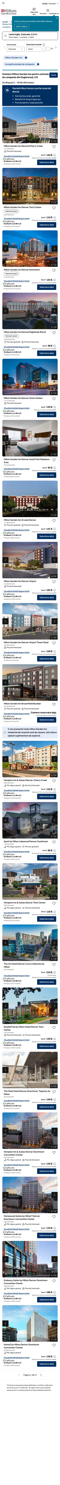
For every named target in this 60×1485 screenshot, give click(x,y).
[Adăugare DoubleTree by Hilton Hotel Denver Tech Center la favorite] (54, 1027)
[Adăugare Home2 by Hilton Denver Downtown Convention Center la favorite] (54, 1345)
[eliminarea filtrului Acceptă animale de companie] (38, 64)
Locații (5, 21)
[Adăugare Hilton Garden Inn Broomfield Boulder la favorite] (54, 704)
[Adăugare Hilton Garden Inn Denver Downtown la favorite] (54, 270)
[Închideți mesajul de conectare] (57, 18)
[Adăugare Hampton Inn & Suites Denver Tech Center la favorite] (54, 903)
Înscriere (43, 14)
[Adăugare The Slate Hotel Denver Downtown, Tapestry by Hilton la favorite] (54, 1092)
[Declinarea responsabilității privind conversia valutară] (43, 44)
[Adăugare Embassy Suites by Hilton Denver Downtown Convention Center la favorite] (54, 1281)
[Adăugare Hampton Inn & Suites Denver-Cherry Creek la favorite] (54, 781)
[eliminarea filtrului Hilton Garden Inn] (26, 57)
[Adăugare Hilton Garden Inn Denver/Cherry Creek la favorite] (54, 147)
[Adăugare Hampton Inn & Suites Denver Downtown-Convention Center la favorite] (54, 1152)
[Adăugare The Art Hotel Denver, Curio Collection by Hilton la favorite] (54, 964)
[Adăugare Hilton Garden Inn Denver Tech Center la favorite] (54, 208)
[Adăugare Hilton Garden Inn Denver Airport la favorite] (54, 582)
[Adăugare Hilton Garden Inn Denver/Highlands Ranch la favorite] (54, 333)
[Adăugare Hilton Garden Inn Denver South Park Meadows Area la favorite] (54, 460)
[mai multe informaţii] (54, 155)
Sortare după (11, 45)
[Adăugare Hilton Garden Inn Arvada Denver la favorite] (54, 520)
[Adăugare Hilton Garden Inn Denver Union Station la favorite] (54, 399)
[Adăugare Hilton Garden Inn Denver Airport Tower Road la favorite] (54, 643)
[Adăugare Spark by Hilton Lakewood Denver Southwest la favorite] (54, 842)
